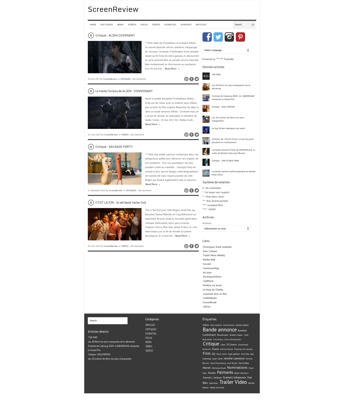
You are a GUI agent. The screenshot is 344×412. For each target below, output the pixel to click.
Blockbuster (222, 334)
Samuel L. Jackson (212, 377)
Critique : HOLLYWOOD (223, 106)
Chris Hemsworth (232, 339)
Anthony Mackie (242, 325)
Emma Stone (226, 349)
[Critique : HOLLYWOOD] (206, 108)
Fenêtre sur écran (212, 285)
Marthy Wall (209, 259)
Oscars (212, 372)
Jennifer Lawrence (234, 358)
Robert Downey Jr (241, 373)
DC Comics (232, 344)
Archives (206, 223)
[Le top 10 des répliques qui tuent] (206, 130)
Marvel (207, 367)
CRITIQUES (106, 24)
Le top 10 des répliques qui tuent (228, 128)
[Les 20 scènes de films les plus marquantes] (206, 119)
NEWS (120, 24)
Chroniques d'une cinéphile (217, 246)
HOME (93, 24)
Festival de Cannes (243, 349)
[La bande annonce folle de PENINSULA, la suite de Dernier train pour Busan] (206, 151)
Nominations (237, 367)
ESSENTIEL (170, 24)
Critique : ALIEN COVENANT (115, 35)
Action (206, 325)
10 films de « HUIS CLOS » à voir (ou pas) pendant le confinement (233, 140)
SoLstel (207, 264)
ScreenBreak (209, 302)
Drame (215, 349)
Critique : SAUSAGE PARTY (114, 146)
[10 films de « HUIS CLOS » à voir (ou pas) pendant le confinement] (206, 140)
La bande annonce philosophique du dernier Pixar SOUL (234, 173)
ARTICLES (201, 24)
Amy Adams (216, 325)
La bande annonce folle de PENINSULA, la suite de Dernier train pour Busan (233, 151)
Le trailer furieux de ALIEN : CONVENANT (124, 91)
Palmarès (225, 372)
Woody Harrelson (217, 387)
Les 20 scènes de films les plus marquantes (228, 119)
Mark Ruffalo (244, 363)
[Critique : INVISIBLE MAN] (206, 162)
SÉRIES (156, 24)
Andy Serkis (228, 325)
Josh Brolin (232, 363)
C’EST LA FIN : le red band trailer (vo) (120, 202)
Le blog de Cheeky (213, 289)
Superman (213, 383)
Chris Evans (218, 339)
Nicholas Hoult (219, 367)
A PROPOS (186, 24)
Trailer (226, 381)
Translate (229, 59)
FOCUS (144, 24)
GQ (213, 353)
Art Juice (207, 272)
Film (207, 353)
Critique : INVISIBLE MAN (225, 160)
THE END (216, 74)
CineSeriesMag (211, 268)
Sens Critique (210, 251)
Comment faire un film (215, 293)
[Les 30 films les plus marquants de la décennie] (206, 86)
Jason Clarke (217, 358)
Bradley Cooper (236, 335)
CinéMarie (208, 281)
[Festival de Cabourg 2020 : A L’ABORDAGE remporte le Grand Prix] (206, 97)
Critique (211, 343)
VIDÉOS (132, 24)
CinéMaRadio (210, 298)
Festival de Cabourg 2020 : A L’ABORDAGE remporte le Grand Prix (233, 97)
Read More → (172, 68)
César (223, 344)
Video (241, 381)
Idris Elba (245, 354)
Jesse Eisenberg (218, 363)
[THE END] (206, 76)
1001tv (207, 306)
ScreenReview (110, 79)
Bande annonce (220, 329)
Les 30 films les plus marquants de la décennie (231, 86)
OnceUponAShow (212, 276)
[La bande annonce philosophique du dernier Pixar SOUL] (206, 173)
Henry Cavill (221, 354)
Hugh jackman (234, 354)
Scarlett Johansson (234, 377)
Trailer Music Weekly (214, 255)
